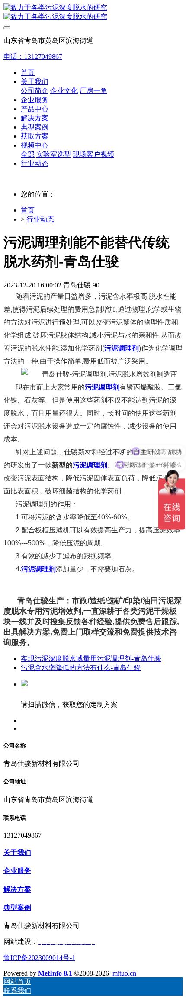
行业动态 (40, 219)
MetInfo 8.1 (55, 973)
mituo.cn (124, 973)
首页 (28, 72)
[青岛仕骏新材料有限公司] (93, 12)
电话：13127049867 (32, 56)
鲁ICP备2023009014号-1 (39, 957)
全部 (28, 154)
